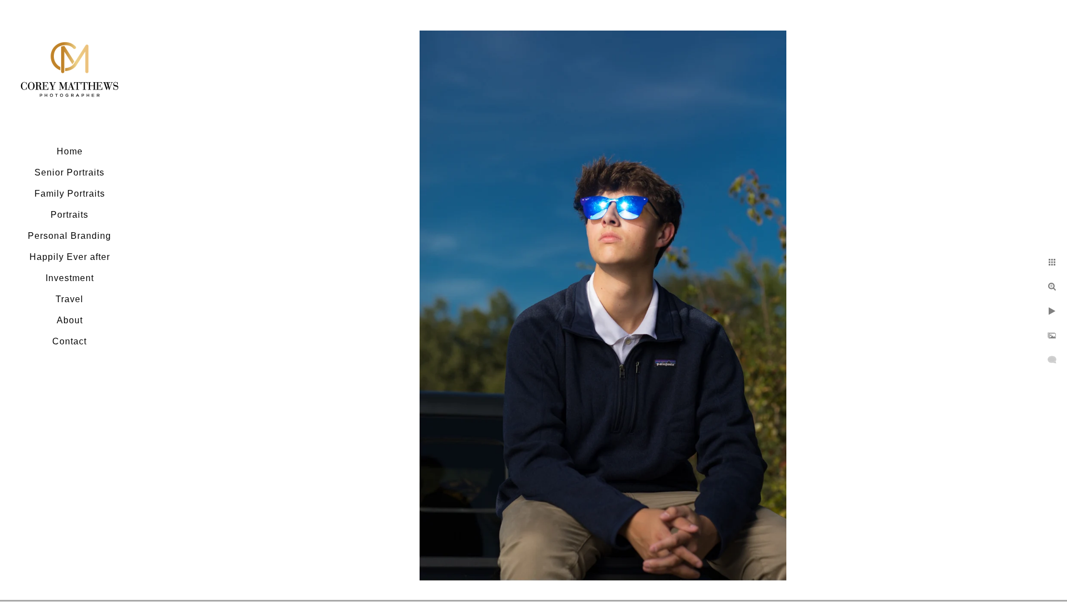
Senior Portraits (69, 172)
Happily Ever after (69, 257)
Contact (69, 341)
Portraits (69, 214)
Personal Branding (69, 236)
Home (70, 151)
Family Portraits (69, 193)
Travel (69, 299)
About (70, 320)
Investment (70, 278)
